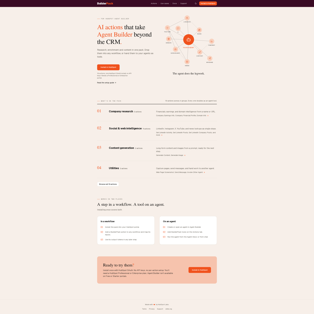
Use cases (165, 3)
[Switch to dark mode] (196, 3)
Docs (175, 3)
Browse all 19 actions (108, 184)
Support (183, 3)
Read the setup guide (105, 83)
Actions (154, 3)
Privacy (152, 309)
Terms (144, 309)
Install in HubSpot (208, 3)
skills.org (168, 309)
